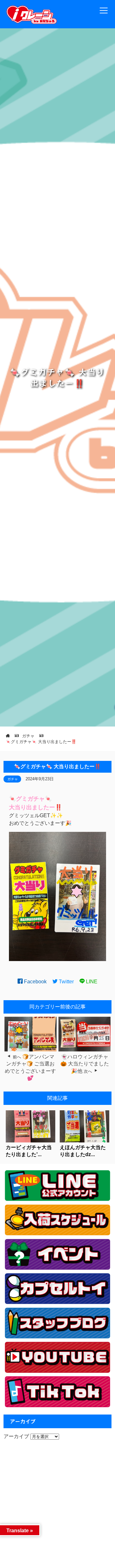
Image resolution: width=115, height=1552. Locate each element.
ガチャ (12, 779)
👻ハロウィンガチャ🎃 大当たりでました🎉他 (84, 1064)
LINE (91, 981)
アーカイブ (16, 1436)
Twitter (65, 981)
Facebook (35, 981)
